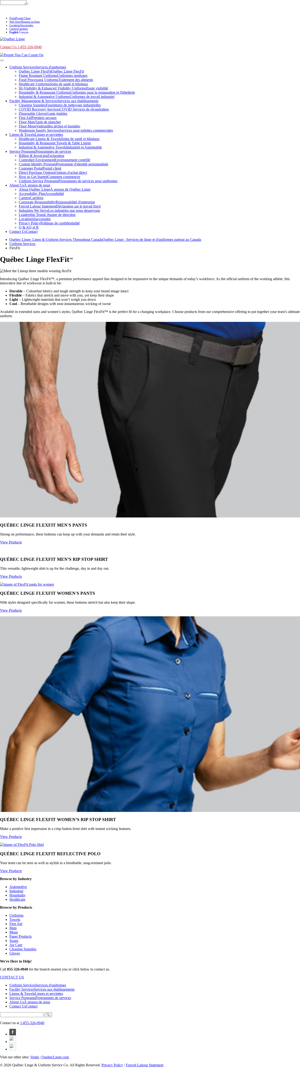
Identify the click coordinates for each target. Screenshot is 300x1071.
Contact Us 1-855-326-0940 (21, 11)
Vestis (34, 1057)
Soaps (13, 941)
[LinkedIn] (12, 1042)
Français (24, 32)
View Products (11, 542)
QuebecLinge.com (55, 1057)
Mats (13, 928)
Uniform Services (22, 244)
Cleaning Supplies (22, 949)
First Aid (15, 924)
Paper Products (20, 936)
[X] (12, 1049)
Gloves (14, 953)
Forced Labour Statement (144, 1065)
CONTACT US (12, 977)
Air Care (15, 945)
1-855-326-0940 (32, 1023)
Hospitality (17, 895)
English (14, 32)
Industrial (16, 891)
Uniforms (16, 915)
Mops (13, 932)
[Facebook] (12, 1034)
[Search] (26, 3)
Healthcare (17, 899)
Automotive (18, 887)
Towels (14, 920)
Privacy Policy (112, 1065)
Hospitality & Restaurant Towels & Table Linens (55, 143)
